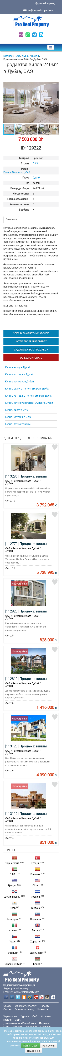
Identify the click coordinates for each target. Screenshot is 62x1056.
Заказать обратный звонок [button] (31, 333)
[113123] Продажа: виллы (26, 746)
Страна (25, 163)
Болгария (12, 919)
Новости (44, 1006)
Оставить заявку (24, 1009)
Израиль (36, 896)
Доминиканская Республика (19, 1023)
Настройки (49, 1045)
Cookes (7, 1006)
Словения (35, 919)
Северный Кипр (13, 964)
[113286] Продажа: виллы (26, 476)
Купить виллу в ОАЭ (16, 409)
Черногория (12, 863)
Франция (13, 952)
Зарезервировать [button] (31, 357)
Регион (25, 168)
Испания (35, 874)
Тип (27, 183)
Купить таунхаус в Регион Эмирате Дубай (29, 402)
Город (26, 177)
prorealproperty (46, 3)
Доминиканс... (12, 896)
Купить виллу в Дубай (17, 367)
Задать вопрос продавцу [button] (31, 349)
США (35, 885)
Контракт (24, 158)
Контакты (43, 1009)
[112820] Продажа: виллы (26, 611)
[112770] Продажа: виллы (26, 544)
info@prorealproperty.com (40, 10)
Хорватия (35, 941)
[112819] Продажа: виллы (26, 679)
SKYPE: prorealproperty (31, 341)
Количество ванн (19, 204)
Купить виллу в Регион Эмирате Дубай (27, 388)
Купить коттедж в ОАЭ (18, 417)
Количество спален (18, 199)
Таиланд (36, 908)
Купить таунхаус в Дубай (19, 381)
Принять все (30, 1045)
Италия (13, 930)
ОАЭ (12, 874)
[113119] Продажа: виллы (26, 814)
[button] (55, 85)
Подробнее (33, 1050)
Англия (36, 930)
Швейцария (36, 952)
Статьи (7, 1009)
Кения (36, 964)
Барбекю (24, 209)
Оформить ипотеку (26, 1006)
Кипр (13, 908)
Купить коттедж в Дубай (19, 374)
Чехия (12, 941)
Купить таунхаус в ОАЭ (18, 424)
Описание (11, 219)
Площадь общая (20, 188)
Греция (12, 885)
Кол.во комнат (21, 193)
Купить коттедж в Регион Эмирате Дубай (28, 395)
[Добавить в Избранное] (55, 447)
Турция (35, 863)
